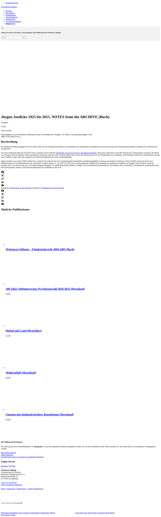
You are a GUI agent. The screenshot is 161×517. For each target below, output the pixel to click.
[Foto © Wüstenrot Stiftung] (27, 111)
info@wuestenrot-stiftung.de (11, 485)
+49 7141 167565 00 (9, 483)
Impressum (11, 489)
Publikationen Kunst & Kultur (53, 188)
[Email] (80, 185)
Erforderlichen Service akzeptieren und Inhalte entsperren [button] (22, 457)
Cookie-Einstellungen (35, 489)
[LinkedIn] (80, 182)
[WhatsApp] (80, 178)
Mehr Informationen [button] (8, 453)
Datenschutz (21, 489)
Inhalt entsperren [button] (7, 455)
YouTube (12, 466)
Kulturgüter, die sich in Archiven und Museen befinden (76, 153)
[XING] (80, 175)
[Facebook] (80, 172)
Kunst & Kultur (26, 188)
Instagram (4, 466)
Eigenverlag (14, 188)
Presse (3, 489)
